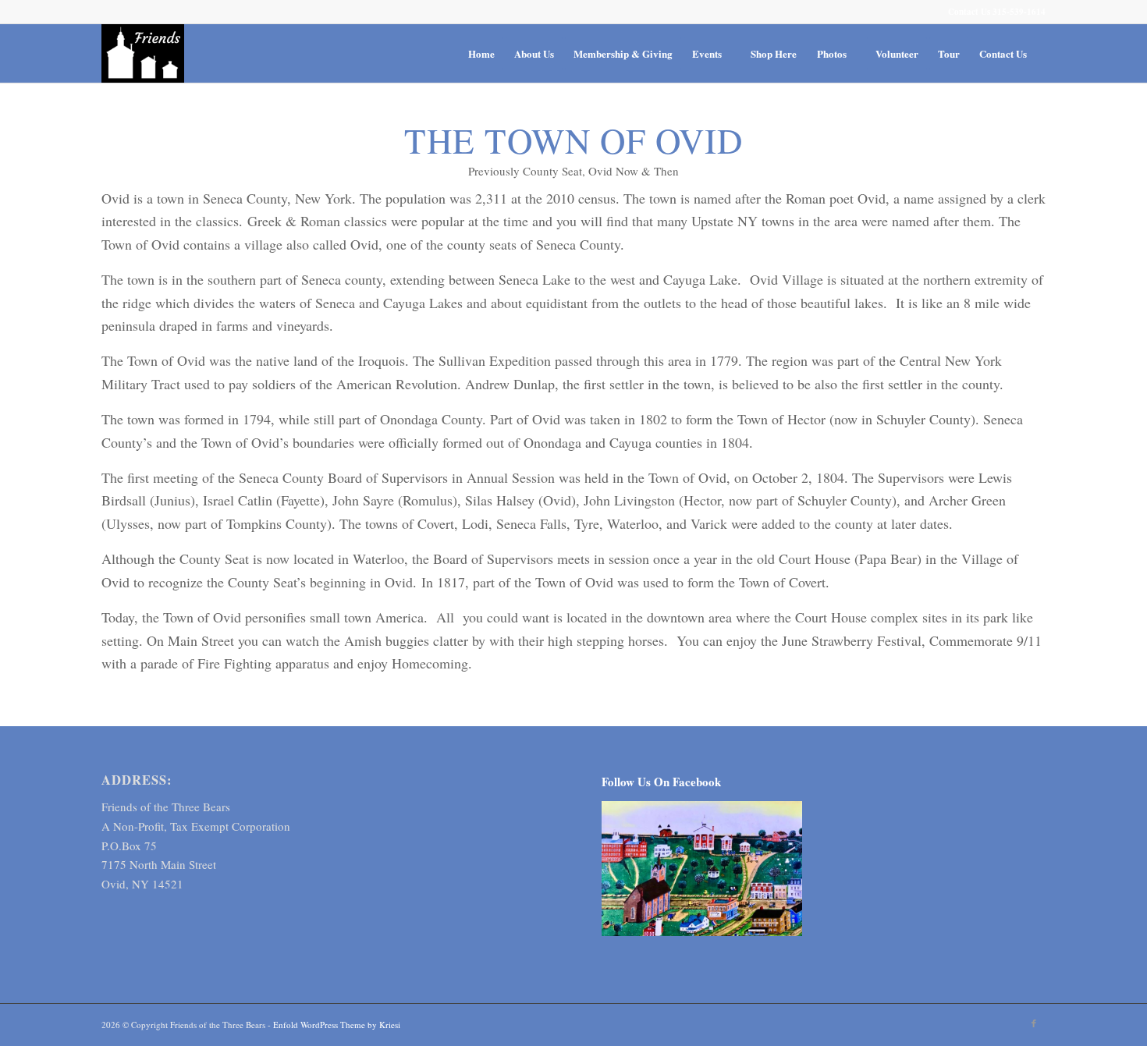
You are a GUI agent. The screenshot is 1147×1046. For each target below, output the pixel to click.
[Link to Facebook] (1034, 1023)
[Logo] (142, 53)
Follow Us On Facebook (661, 781)
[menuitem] (481, 53)
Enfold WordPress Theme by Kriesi (336, 1024)
